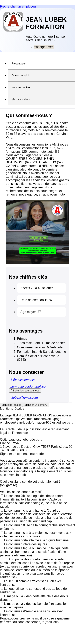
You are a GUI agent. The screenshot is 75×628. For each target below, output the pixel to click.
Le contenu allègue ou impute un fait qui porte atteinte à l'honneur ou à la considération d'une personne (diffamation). (34, 552)
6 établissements (23, 380)
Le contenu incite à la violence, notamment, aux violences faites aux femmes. (35, 534)
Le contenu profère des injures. (26, 544)
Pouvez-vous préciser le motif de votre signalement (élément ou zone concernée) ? (36, 620)
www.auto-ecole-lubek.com (29, 386)
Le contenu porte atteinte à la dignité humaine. (36, 540)
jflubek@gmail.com (24, 397)
